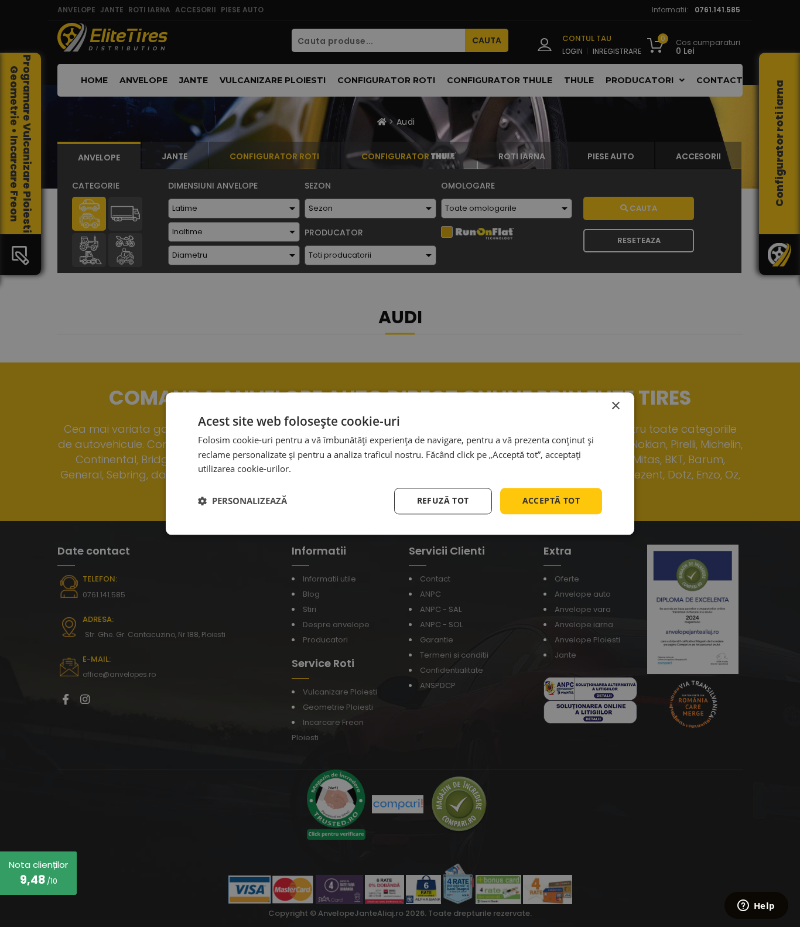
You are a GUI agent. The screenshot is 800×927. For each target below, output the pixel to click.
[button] (242, 501)
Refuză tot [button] (443, 500)
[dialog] (400, 463)
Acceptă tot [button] (551, 500)
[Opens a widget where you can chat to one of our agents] (756, 906)
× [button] (615, 406)
